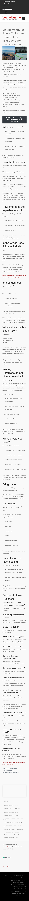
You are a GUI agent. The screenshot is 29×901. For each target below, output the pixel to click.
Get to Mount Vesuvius (9, 1)
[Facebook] (6, 12)
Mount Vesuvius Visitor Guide (11, 837)
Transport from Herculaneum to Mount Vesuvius (13, 819)
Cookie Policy (6, 867)
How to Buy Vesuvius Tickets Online (12, 834)
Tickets (5, 6)
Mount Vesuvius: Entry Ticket (11, 805)
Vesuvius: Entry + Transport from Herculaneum (11, 809)
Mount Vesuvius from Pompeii (11, 815)
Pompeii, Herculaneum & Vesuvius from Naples (13, 826)
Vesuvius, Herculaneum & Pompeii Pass (13, 829)
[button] (23, 18)
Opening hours (7, 3)
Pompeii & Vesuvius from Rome (11, 832)
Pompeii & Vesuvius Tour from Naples (13, 822)
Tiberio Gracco (7, 847)
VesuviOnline (11, 17)
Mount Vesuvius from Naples (11, 812)
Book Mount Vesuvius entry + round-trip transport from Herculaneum (14, 119)
